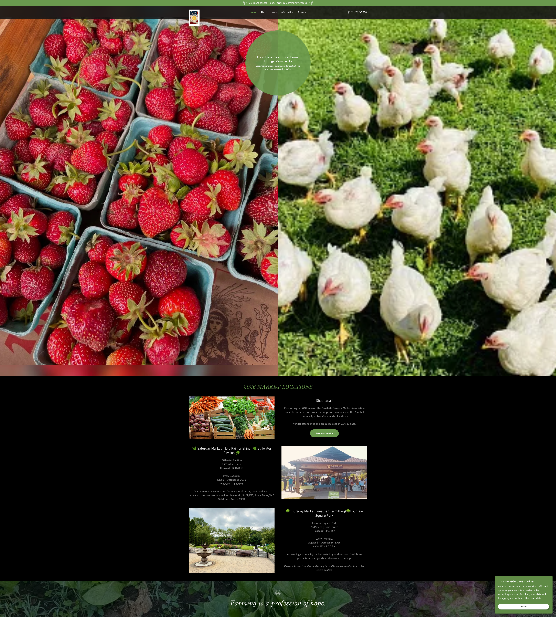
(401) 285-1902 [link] (357, 12)
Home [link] (253, 12)
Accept (523, 606)
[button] (302, 12)
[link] (211, 11)
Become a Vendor (324, 433)
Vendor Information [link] (282, 12)
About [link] (264, 12)
